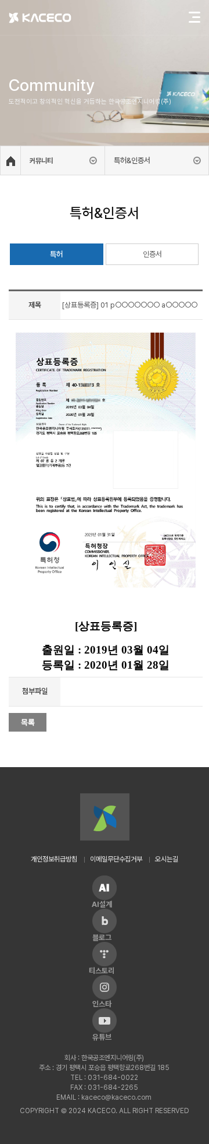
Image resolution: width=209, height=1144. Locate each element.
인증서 (152, 254)
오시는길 (166, 859)
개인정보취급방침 (54, 859)
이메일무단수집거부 (116, 859)
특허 (56, 254)
